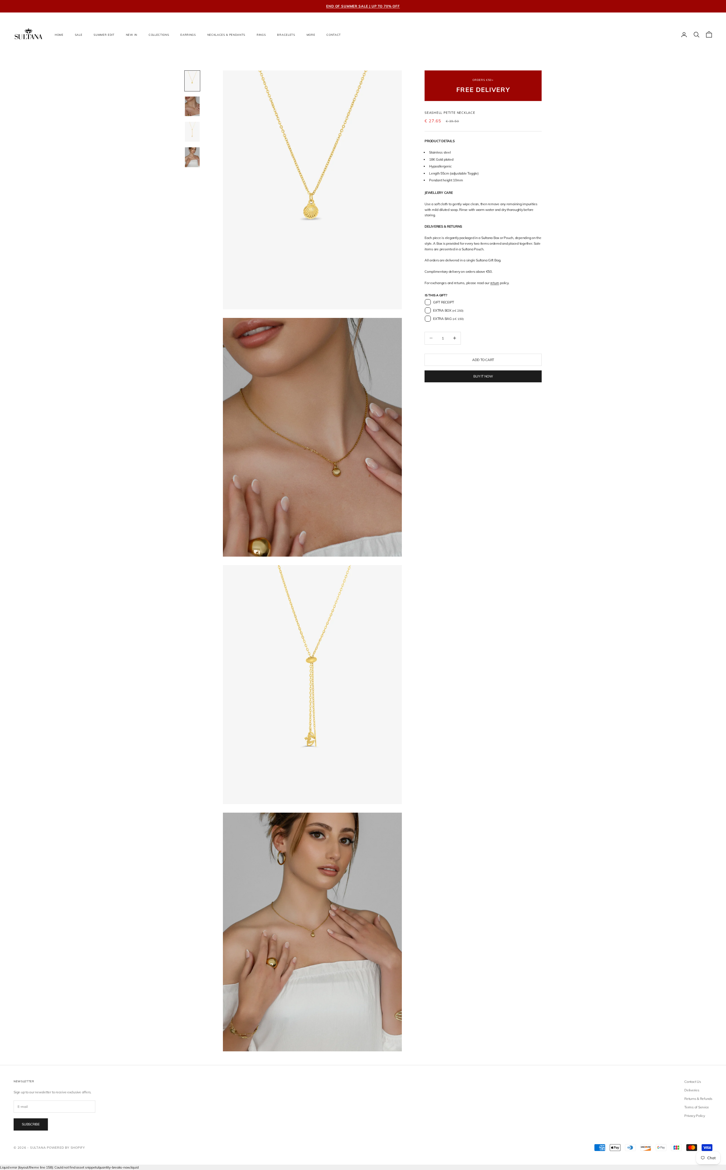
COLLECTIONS (159, 34)
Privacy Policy (694, 1116)
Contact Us (692, 1081)
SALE (79, 34)
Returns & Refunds (698, 1098)
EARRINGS (188, 34)
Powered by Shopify (66, 1148)
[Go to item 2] (192, 106)
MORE (311, 34)
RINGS (261, 34)
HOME (59, 34)
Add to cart (483, 359)
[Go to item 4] (192, 157)
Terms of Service (696, 1107)
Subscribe (31, 1124)
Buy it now (483, 376)
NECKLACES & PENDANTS (226, 34)
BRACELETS (286, 34)
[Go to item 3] (192, 131)
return (494, 283)
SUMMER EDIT (104, 34)
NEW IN (131, 34)
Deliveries (691, 1090)
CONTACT (333, 34)
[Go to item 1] (192, 80)
